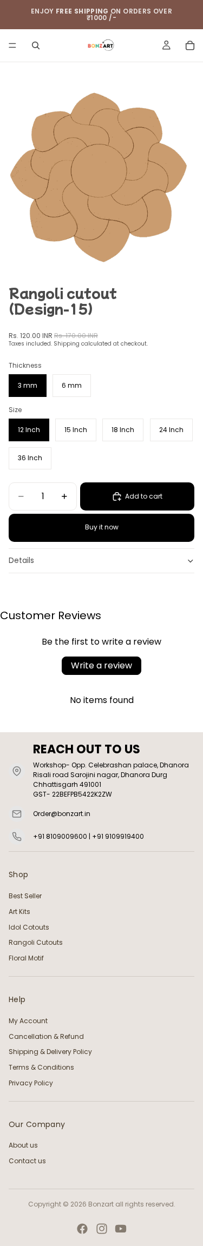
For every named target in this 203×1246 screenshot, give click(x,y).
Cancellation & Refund (46, 1036)
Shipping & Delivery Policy (50, 1052)
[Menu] (12, 45)
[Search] (36, 45)
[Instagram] (101, 1228)
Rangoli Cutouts (36, 942)
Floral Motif (26, 958)
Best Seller (25, 895)
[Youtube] (120, 1228)
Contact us (27, 1161)
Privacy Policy (31, 1083)
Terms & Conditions (41, 1067)
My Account (28, 1020)
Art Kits (19, 911)
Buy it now (102, 527)
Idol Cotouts (29, 927)
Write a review (101, 665)
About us (23, 1145)
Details (21, 560)
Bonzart (101, 1204)
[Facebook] (82, 1228)
